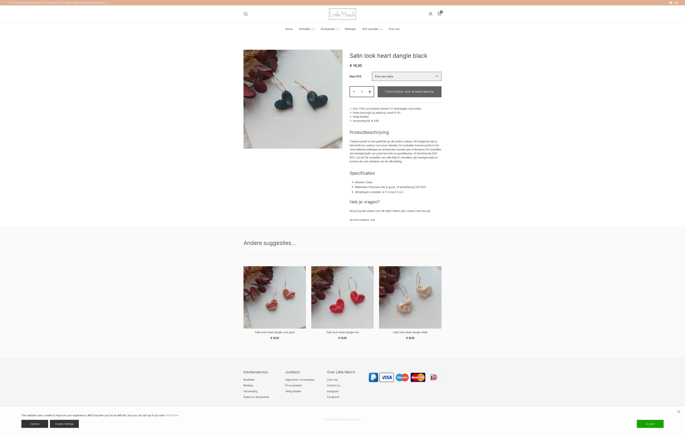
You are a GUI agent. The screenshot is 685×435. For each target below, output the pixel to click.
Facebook (333, 397)
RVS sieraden (370, 29)
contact (410, 211)
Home (289, 29)
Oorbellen (305, 29)
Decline (34, 423)
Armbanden (328, 29)
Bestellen (249, 379)
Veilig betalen (293, 391)
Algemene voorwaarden (299, 379)
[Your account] (430, 14)
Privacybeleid (293, 385)
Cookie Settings (64, 423)
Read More (172, 415)
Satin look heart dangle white (410, 332)
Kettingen (350, 29)
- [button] (354, 91)
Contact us (333, 385)
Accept (650, 423)
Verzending (250, 391)
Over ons (394, 29)
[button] (337, 56)
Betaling (248, 385)
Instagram (333, 391)
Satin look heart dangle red (342, 332)
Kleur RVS (355, 76)
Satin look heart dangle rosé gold (275, 332)
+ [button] (370, 91)
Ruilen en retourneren (256, 397)
